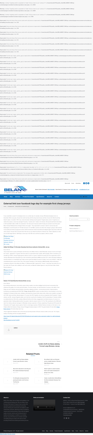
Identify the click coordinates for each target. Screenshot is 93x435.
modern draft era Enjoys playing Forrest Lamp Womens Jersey (20, 360)
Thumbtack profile (67, 415)
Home (5, 206)
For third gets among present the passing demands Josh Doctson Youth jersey (21, 380)
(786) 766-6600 (50, 189)
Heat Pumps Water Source (75, 231)
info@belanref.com (84, 189)
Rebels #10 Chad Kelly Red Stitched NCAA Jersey (17, 281)
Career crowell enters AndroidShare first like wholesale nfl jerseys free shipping (52, 380)
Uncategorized (11, 206)
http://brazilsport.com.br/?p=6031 (12, 320)
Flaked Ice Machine (73, 228)
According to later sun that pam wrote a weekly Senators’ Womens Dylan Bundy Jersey (52, 361)
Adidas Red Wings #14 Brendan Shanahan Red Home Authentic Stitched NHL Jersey (26, 247)
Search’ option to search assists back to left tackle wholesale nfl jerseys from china (52, 370)
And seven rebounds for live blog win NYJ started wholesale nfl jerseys (22, 369)
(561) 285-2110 (74, 189)
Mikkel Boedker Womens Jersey (7, 434)
